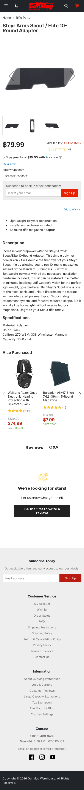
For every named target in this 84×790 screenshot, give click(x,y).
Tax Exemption (42, 702)
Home (7, 17)
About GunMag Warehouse (42, 678)
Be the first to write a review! (42, 511)
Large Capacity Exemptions (42, 696)
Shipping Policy (42, 633)
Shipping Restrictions (42, 627)
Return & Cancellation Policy (42, 639)
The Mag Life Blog (42, 708)
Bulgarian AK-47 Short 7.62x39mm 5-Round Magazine (58, 396)
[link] (59, 149)
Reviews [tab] (34, 447)
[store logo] (41, 6)
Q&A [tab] (53, 447)
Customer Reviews (42, 690)
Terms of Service (42, 651)
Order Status (42, 615)
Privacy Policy (42, 645)
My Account (42, 603)
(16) (65, 407)
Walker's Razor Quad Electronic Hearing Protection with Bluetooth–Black (22, 398)
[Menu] (6, 6)
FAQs (42, 621)
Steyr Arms (9, 164)
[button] (11, 76)
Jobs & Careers (42, 684)
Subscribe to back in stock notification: (33, 185)
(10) (29, 411)
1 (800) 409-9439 (42, 736)
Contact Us (42, 657)
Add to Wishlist (72, 209)
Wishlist (42, 609)
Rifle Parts (23, 17)
